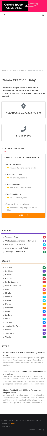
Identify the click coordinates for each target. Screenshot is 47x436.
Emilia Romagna (11, 282)
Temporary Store (11, 237)
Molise (8, 304)
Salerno (21, 70)
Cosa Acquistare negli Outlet (16, 248)
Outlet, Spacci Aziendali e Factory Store (20, 241)
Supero (13, 423)
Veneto (8, 337)
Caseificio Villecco (13, 194)
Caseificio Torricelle (13, 174)
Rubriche (6, 231)
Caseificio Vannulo (13, 184)
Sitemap (41, 429)
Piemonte (9, 308)
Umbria (8, 330)
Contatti (32, 429)
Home (3, 70)
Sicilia (7, 319)
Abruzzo (8, 267)
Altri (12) (24, 215)
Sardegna (8, 315)
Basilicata (9, 271)
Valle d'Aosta (10, 333)
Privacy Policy (6, 426)
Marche (8, 300)
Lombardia (9, 297)
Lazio (7, 289)
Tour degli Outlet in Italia (15, 252)
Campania (12, 70)
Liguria (8, 293)
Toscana (8, 322)
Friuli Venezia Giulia (13, 286)
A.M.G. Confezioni (13, 164)
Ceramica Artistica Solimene (17, 204)
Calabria (8, 275)
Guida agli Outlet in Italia (15, 244)
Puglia (7, 311)
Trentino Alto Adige (12, 326)
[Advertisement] (23, 42)
